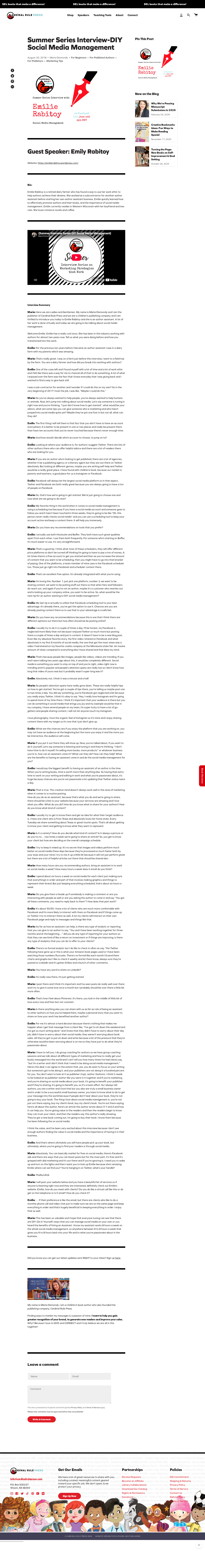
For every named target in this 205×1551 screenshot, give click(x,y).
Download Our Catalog (134, 1489)
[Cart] (195, 15)
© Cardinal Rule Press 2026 (78, 1536)
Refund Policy (177, 1497)
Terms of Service (93, 1408)
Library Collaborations (134, 1484)
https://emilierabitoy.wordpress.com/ (58, 163)
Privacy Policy (76, 1408)
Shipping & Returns (180, 1481)
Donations (127, 1497)
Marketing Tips (54, 61)
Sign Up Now (69, 1496)
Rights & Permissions (133, 1493)
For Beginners (78, 57)
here (117, 1258)
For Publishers (35, 61)
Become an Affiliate (133, 1481)
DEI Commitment (179, 1477)
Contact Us (176, 1493)
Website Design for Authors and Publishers (117, 1536)
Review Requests (131, 1477)
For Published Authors (102, 57)
